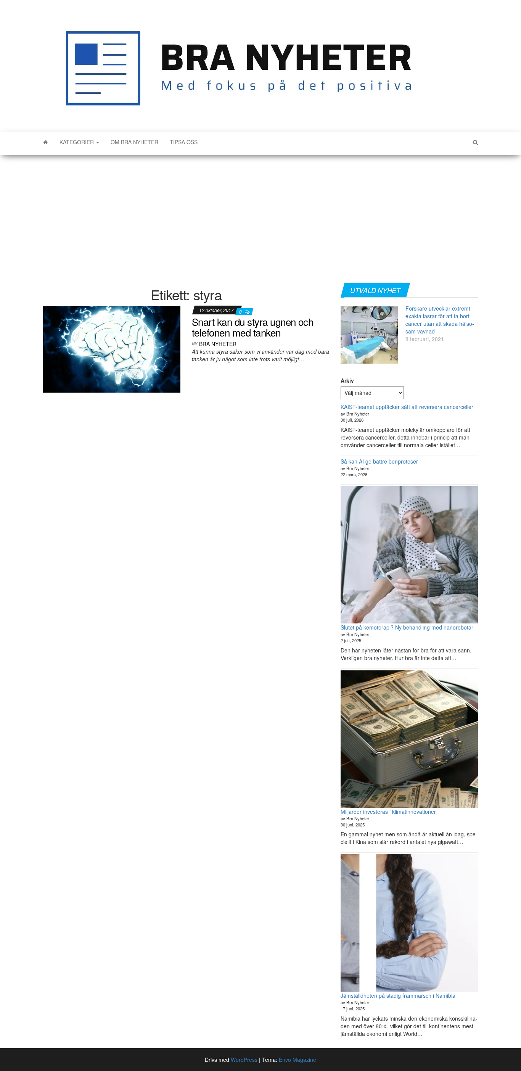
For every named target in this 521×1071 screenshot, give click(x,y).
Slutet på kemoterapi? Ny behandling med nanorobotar (407, 627)
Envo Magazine (297, 1059)
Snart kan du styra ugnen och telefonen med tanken (252, 327)
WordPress (244, 1059)
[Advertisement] (260, 216)
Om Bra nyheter (134, 142)
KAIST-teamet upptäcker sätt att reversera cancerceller (407, 407)
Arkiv (347, 380)
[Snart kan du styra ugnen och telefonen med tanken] (111, 348)
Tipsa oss (184, 142)
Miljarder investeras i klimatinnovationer (388, 811)
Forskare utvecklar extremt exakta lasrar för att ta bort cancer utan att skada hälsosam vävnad (439, 319)
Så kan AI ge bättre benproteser (379, 461)
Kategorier (77, 142)
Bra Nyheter (217, 344)
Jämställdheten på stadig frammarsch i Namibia (398, 995)
